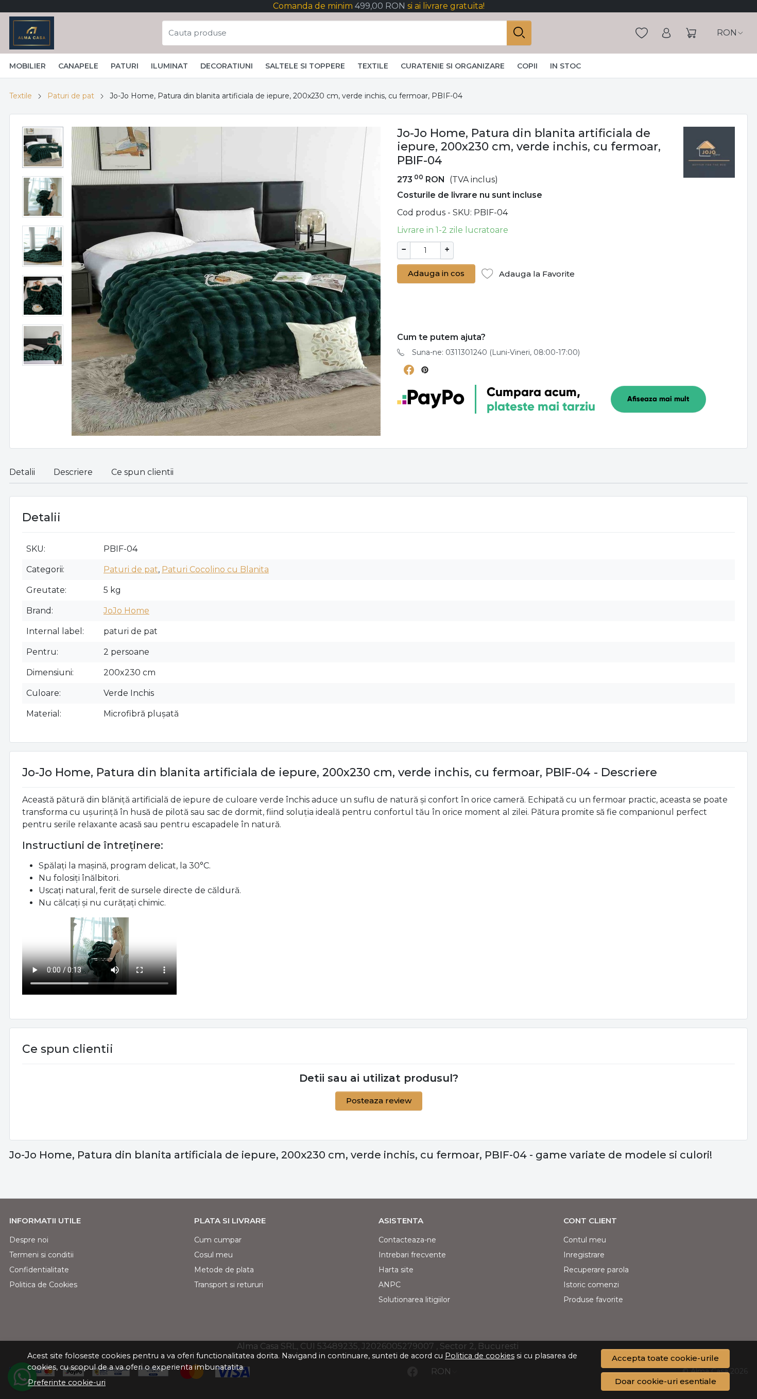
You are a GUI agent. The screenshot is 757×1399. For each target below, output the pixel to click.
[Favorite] (641, 33)
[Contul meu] (666, 33)
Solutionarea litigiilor (414, 1299)
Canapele (78, 66)
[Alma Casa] (31, 33)
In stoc (565, 66)
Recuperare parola (596, 1269)
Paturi (125, 66)
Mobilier (27, 66)
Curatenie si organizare (453, 66)
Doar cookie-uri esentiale (665, 1381)
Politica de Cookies (43, 1284)
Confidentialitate (39, 1269)
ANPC (389, 1284)
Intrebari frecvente (412, 1254)
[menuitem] (42, 147)
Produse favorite (593, 1299)
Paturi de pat (70, 95)
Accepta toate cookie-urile (665, 1358)
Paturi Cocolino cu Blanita (215, 569)
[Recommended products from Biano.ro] (484, 310)
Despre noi (28, 1239)
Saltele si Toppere (305, 66)
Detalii (22, 472)
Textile (372, 66)
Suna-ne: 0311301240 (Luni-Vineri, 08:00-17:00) (496, 352)
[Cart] (691, 33)
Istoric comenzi (591, 1284)
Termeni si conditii (41, 1254)
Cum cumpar (218, 1239)
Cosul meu (213, 1254)
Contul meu (584, 1239)
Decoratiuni (226, 66)
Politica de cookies (479, 1355)
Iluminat (169, 66)
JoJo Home (126, 611)
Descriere (73, 472)
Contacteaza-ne (407, 1239)
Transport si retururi (228, 1284)
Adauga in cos (436, 273)
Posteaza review (378, 1100)
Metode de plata (224, 1269)
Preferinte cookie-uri (67, 1382)
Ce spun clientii (142, 472)
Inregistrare (584, 1254)
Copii (527, 66)
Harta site (396, 1269)
